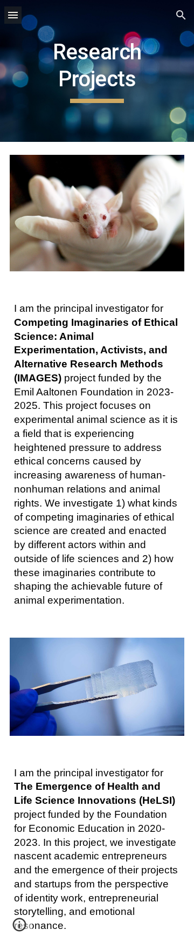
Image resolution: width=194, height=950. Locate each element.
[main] (97, 71)
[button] (13, 15)
